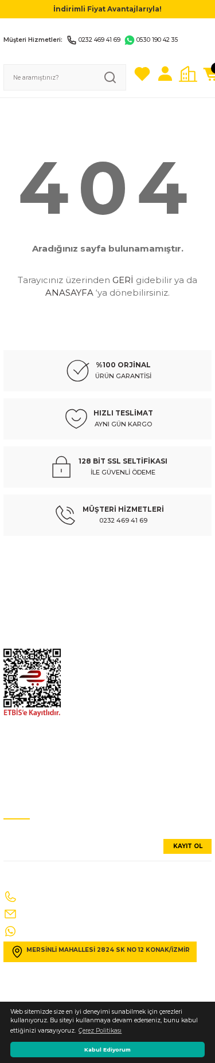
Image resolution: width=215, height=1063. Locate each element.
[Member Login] (165, 74)
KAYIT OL (187, 846)
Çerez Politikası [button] (100, 1030)
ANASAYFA (69, 292)
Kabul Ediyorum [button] (107, 1049)
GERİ (123, 279)
